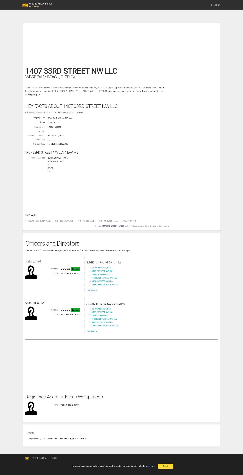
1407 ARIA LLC (129, 221)
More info (150, 466)
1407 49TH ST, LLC (86, 221)
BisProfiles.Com (38, 458)
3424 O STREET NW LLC (102, 281)
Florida (54, 458)
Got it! (165, 466)
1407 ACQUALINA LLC (108, 221)
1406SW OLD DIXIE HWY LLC (37, 221)
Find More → (92, 290)
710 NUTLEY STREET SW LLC (104, 278)
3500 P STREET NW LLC (102, 271)
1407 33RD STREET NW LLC (113, 226)
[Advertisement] (109, 46)
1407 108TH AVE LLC (64, 221)
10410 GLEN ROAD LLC (102, 274)
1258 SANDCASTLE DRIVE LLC (105, 284)
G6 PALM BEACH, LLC (101, 268)
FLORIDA (215, 5)
